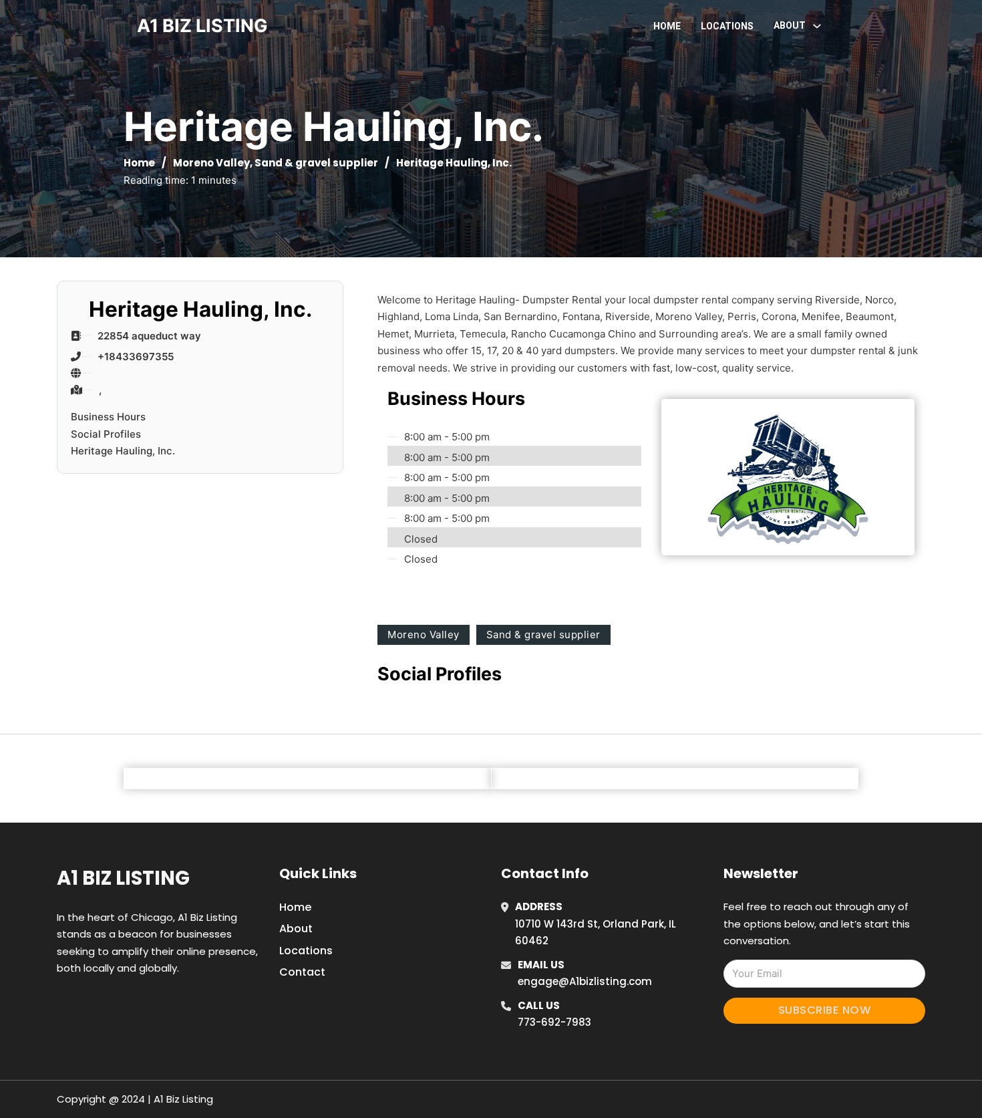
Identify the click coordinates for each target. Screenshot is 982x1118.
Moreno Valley (211, 163)
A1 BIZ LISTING (202, 26)
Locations (727, 26)
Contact (302, 972)
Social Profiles (106, 434)
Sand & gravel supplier (316, 163)
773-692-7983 (554, 1022)
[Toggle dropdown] (817, 26)
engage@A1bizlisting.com (585, 981)
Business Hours (108, 416)
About (296, 928)
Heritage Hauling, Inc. (123, 450)
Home (667, 26)
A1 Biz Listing (123, 878)
